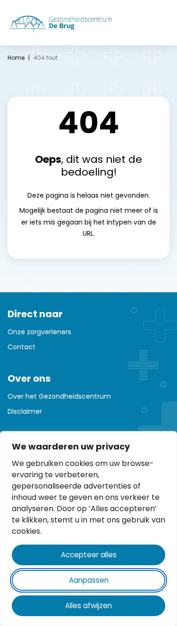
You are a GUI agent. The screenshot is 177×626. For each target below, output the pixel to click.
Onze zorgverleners (39, 332)
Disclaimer (25, 411)
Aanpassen (89, 580)
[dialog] (88, 528)
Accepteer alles (89, 555)
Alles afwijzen (88, 605)
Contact (21, 347)
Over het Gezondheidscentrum (59, 396)
